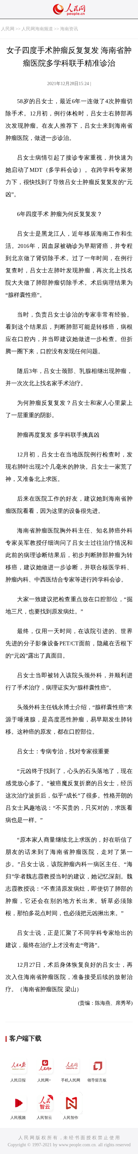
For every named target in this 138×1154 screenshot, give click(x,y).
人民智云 (44, 1117)
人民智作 (70, 1117)
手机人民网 (70, 1080)
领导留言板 (97, 1080)
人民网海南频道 (37, 28)
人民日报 (18, 1080)
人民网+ (44, 1080)
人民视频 (18, 1117)
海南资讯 (69, 28)
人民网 (7, 28)
